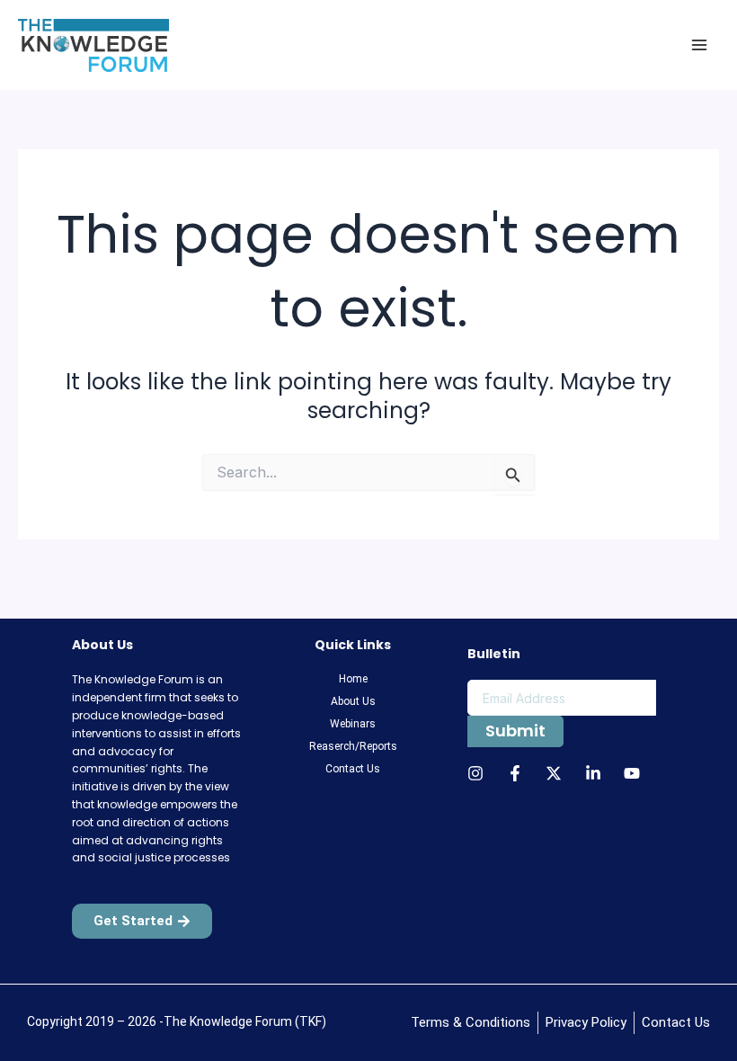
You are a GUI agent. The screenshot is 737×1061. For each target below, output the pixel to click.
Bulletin (493, 654)
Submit (515, 730)
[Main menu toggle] (699, 45)
